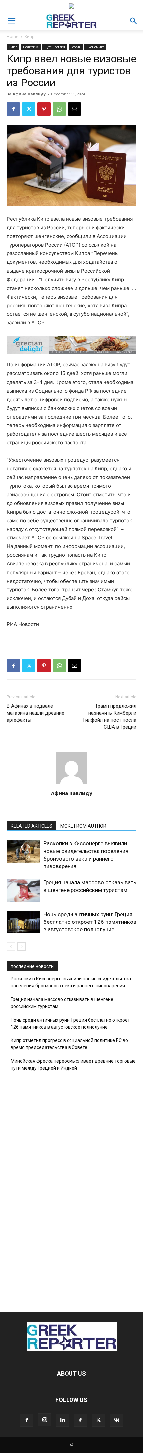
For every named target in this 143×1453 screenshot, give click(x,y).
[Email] (74, 109)
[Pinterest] (44, 109)
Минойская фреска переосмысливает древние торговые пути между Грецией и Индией (73, 1064)
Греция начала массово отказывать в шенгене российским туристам (62, 1003)
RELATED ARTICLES (31, 826)
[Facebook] (13, 109)
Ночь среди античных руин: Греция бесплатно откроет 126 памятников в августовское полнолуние (89, 922)
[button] (11, 21)
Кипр (30, 36)
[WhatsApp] (59, 109)
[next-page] (21, 946)
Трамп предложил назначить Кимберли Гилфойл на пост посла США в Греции (109, 716)
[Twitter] (28, 109)
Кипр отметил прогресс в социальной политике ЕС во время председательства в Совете (69, 1044)
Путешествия (54, 47)
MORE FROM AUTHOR (83, 826)
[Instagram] (44, 1419)
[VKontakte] (116, 1420)
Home (12, 36)
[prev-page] (11, 946)
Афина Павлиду (29, 93)
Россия (76, 47)
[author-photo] (71, 784)
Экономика (95, 47)
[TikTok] (80, 1420)
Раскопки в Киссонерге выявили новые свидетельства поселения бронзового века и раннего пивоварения (71, 982)
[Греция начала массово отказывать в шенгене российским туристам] (23, 890)
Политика (31, 47)
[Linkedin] (62, 1420)
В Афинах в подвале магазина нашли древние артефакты (35, 713)
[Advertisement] (71, 1189)
